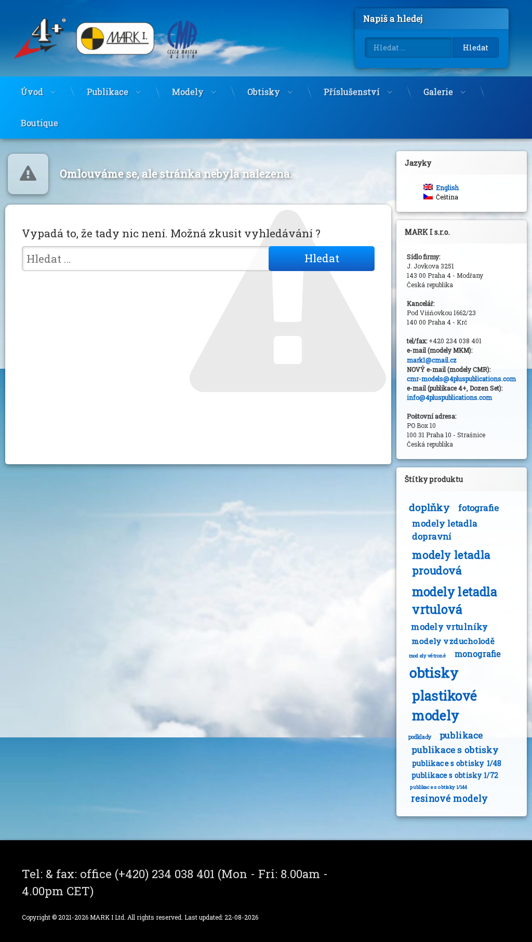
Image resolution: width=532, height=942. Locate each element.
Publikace (107, 91)
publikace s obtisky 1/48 (456, 763)
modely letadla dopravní (444, 530)
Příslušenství (352, 91)
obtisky (433, 672)
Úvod (32, 91)
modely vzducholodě (453, 641)
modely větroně (427, 655)
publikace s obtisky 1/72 (454, 775)
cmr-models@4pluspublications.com (461, 378)
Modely (188, 91)
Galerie (438, 91)
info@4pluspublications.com (449, 397)
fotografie (478, 508)
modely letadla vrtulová (454, 600)
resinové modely (449, 798)
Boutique (39, 122)
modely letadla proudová (451, 562)
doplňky (429, 507)
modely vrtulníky (449, 627)
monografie (477, 654)
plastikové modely (444, 705)
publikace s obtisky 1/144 (439, 787)
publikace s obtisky (454, 750)
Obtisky (263, 91)
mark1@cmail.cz (432, 360)
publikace (461, 735)
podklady (419, 737)
